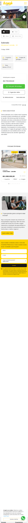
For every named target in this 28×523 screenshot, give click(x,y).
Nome (4, 250)
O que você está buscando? (9, 260)
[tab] (5, 32)
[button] (24, 16)
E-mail (4, 255)
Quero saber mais (20, 97)
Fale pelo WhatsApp (15, 86)
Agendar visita (15, 92)
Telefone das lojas (9, 97)
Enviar (14, 265)
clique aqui (6, 516)
